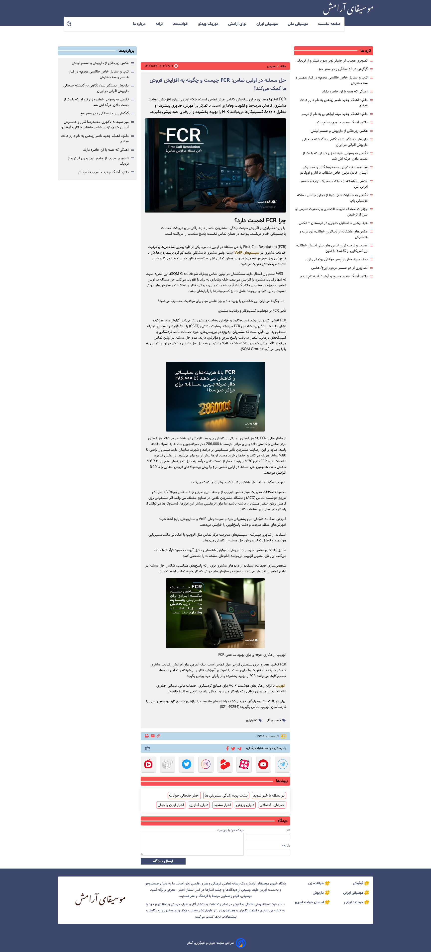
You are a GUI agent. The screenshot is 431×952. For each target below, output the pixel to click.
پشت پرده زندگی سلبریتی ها (226, 796)
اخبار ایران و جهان (171, 805)
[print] (147, 736)
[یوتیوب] (263, 765)
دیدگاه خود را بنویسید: (230, 830)
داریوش (318, 892)
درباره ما (140, 24)
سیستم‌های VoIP (246, 252)
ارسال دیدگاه (163, 861)
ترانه (160, 24)
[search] (69, 24)
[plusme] (147, 748)
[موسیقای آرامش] (348, 8)
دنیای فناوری (198, 805)
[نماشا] (148, 765)
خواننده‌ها (181, 24)
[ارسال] (152, 736)
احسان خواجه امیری (309, 902)
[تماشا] (225, 765)
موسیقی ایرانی (353, 892)
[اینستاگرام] (206, 765)
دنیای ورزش (245, 805)
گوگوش (358, 883)
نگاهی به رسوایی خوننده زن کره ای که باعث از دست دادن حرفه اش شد (335, 155)
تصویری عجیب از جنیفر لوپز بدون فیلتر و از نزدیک (332, 60)
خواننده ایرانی (353, 902)
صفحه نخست (329, 24)
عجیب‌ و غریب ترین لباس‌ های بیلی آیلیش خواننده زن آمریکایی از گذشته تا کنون (332, 248)
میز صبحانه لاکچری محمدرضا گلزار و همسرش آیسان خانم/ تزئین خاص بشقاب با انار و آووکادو (334, 169)
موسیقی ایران (267, 24)
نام (288, 830)
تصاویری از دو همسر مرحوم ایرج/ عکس (339, 268)
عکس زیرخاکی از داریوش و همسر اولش (339, 131)
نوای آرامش (237, 24)
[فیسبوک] (226, 748)
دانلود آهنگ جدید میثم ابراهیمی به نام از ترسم (335, 114)
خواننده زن (316, 883)
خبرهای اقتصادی (272, 805)
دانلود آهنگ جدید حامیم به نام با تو (342, 122)
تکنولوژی (251, 720)
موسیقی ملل (298, 24)
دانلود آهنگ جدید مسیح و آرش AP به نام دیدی (334, 276)
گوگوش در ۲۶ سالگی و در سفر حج (343, 69)
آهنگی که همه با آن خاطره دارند (345, 91)
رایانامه (286, 845)
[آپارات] (244, 765)
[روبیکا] (167, 765)
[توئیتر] (232, 748)
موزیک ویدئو (208, 24)
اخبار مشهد (222, 805)
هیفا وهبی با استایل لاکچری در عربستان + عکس (333, 223)
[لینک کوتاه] (158, 736)
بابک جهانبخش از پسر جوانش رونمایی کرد (337, 259)
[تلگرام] (238, 748)
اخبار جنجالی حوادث (184, 796)
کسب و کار (274, 720)
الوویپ (281, 685)
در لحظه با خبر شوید (269, 796)
